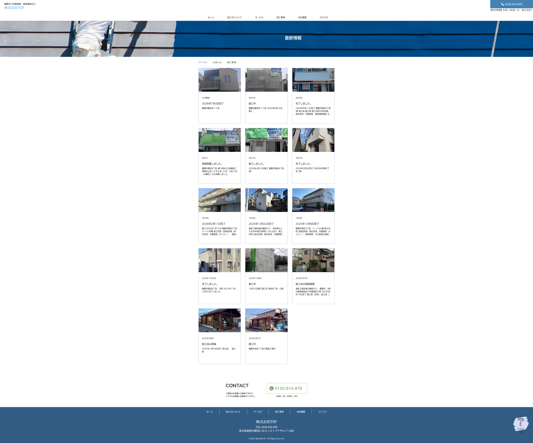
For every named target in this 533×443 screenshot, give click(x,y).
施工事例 (231, 62)
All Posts (202, 62)
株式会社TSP (266, 421)
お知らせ (217, 62)
